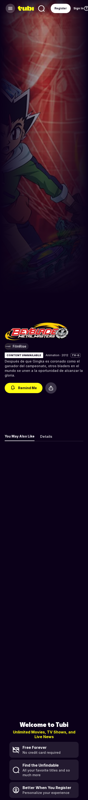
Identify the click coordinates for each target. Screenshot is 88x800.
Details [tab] (46, 436)
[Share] (51, 388)
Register (60, 8)
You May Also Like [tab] (19, 436)
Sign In (78, 8)
